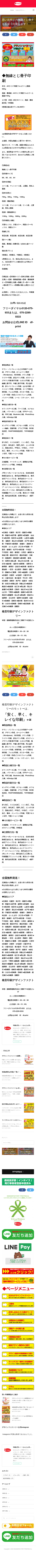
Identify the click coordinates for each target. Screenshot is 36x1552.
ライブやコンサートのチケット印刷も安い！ (16, 1120)
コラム (16, 1475)
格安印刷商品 (6, 28)
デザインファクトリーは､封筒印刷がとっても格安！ (18, 1088)
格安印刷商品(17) (6, 652)
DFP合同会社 (17, 1172)
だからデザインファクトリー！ (21, 10)
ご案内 (25, 1475)
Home (12, 10)
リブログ (6, 1475)
